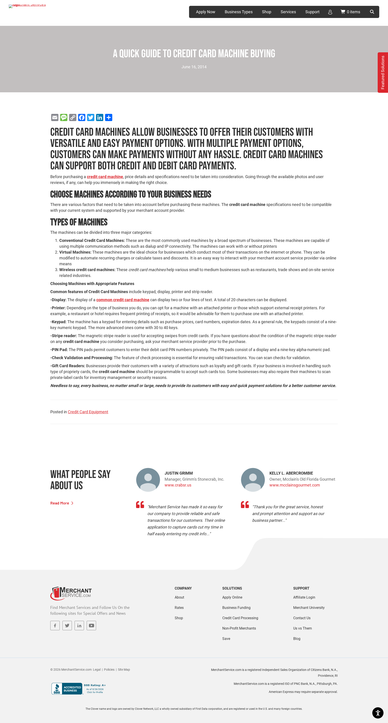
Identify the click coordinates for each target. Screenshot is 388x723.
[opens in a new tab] (55, 625)
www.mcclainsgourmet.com (294, 485)
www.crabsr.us (178, 485)
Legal (97, 669)
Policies (109, 669)
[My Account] (330, 12)
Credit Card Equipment (88, 411)
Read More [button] (60, 502)
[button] (372, 12)
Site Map (124, 669)
